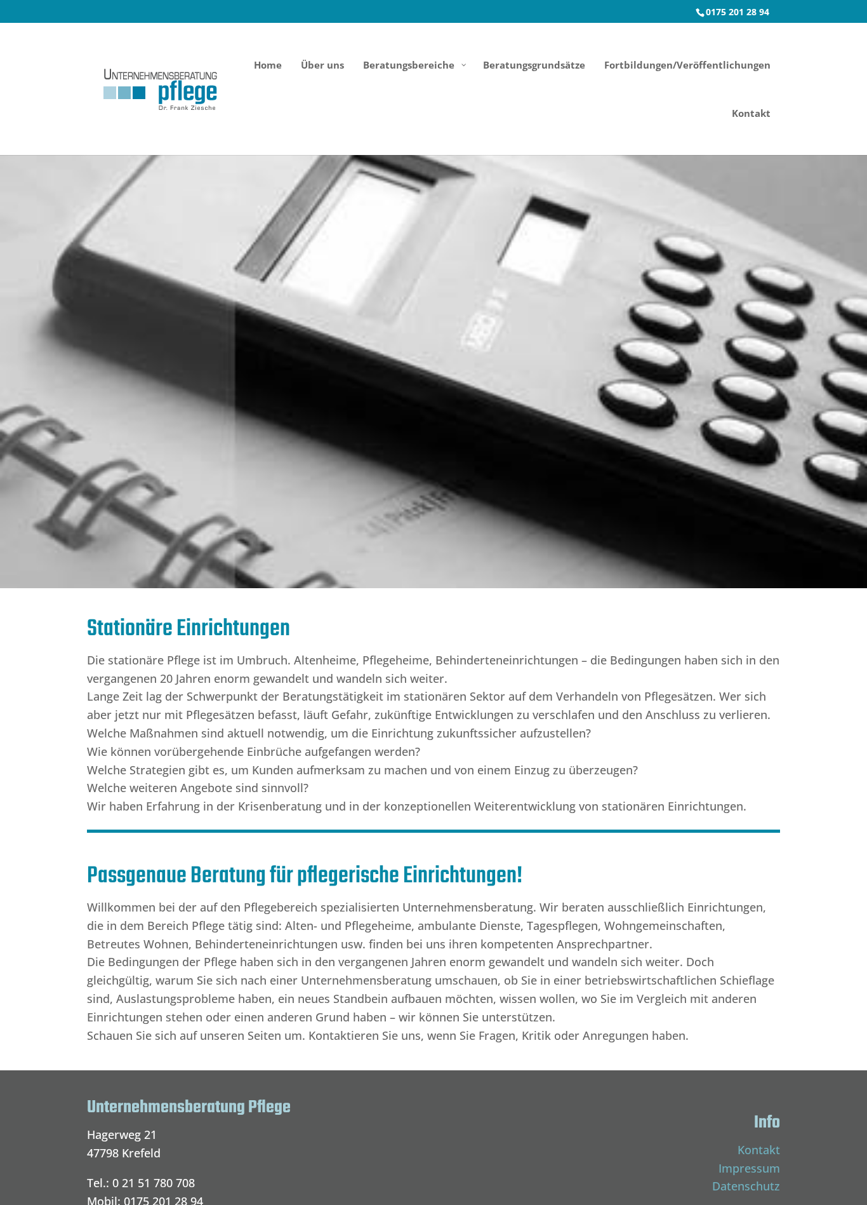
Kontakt (759, 1149)
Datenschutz (746, 1186)
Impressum (749, 1168)
